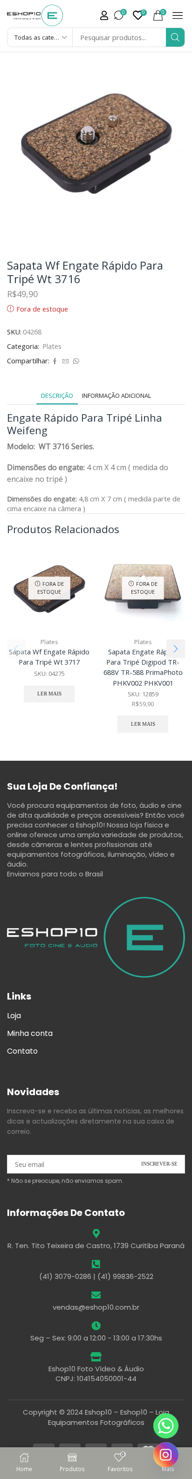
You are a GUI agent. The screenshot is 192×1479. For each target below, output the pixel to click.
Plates (52, 346)
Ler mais (49, 693)
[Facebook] (54, 361)
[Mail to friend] (65, 361)
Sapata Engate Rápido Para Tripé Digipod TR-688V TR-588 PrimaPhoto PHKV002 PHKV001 (143, 667)
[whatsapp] (75, 361)
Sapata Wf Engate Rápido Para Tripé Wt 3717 (49, 657)
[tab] (57, 395)
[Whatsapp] (165, 1425)
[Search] (175, 37)
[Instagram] (165, 1454)
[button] (104, 15)
